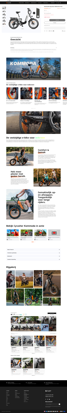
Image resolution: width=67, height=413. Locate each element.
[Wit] (44, 11)
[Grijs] (46, 11)
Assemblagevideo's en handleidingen (26, 394)
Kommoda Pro (7, 395)
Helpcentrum (25, 393)
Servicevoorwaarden (26, 399)
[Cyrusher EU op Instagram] (8, 0)
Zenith (7, 397)
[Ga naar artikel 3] (4, 17)
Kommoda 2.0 (7, 394)
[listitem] (14, 320)
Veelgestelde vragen (17, 393)
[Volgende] (39, 21)
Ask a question (52, 314)
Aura (6, 396)
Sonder (7, 405)
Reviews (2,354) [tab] (13, 333)
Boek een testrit (25, 401)
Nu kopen (54, 22)
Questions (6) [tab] (16, 333)
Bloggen (16, 394)
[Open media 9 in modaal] (23, 19)
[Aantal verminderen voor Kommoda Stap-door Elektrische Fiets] (45, 20)
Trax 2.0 (7, 393)
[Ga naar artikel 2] (4, 14)
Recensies (16, 395)
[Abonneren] (59, 404)
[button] (16, 341)
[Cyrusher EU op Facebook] (7, 0)
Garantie (25, 400)
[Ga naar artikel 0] (4, 8)
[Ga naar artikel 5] (4, 23)
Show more (33, 353)
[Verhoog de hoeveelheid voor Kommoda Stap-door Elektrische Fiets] (48, 20)
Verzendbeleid (25, 398)
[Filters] (51, 333)
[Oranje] (48, 11)
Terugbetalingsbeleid (26, 397)
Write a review (52, 313)
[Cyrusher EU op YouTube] (49, 399)
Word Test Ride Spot (17, 397)
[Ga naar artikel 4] (4, 20)
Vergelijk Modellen (17, 396)
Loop (6, 404)
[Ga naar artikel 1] (4, 11)
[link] (12, 93)
